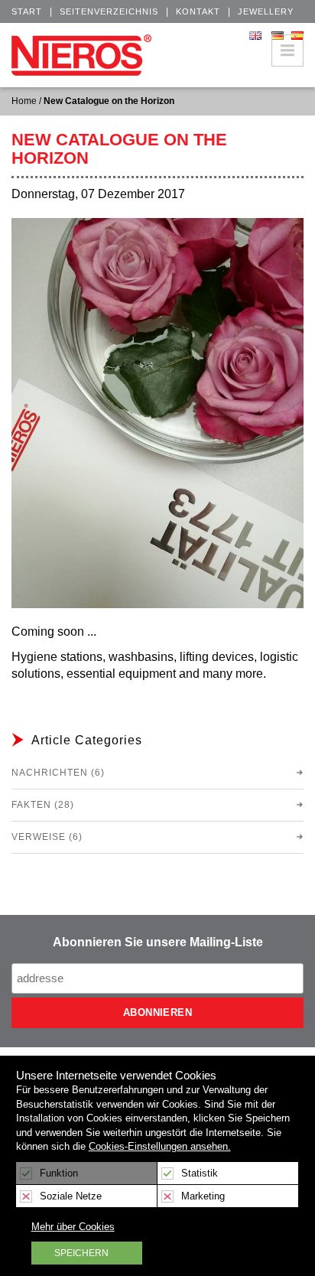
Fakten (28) (42, 804)
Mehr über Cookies (73, 1226)
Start (26, 11)
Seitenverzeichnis (109, 11)
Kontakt (198, 11)
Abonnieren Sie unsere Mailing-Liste (158, 942)
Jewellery (266, 11)
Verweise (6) (47, 837)
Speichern (81, 1253)
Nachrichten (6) (58, 772)
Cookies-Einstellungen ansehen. (160, 1146)
